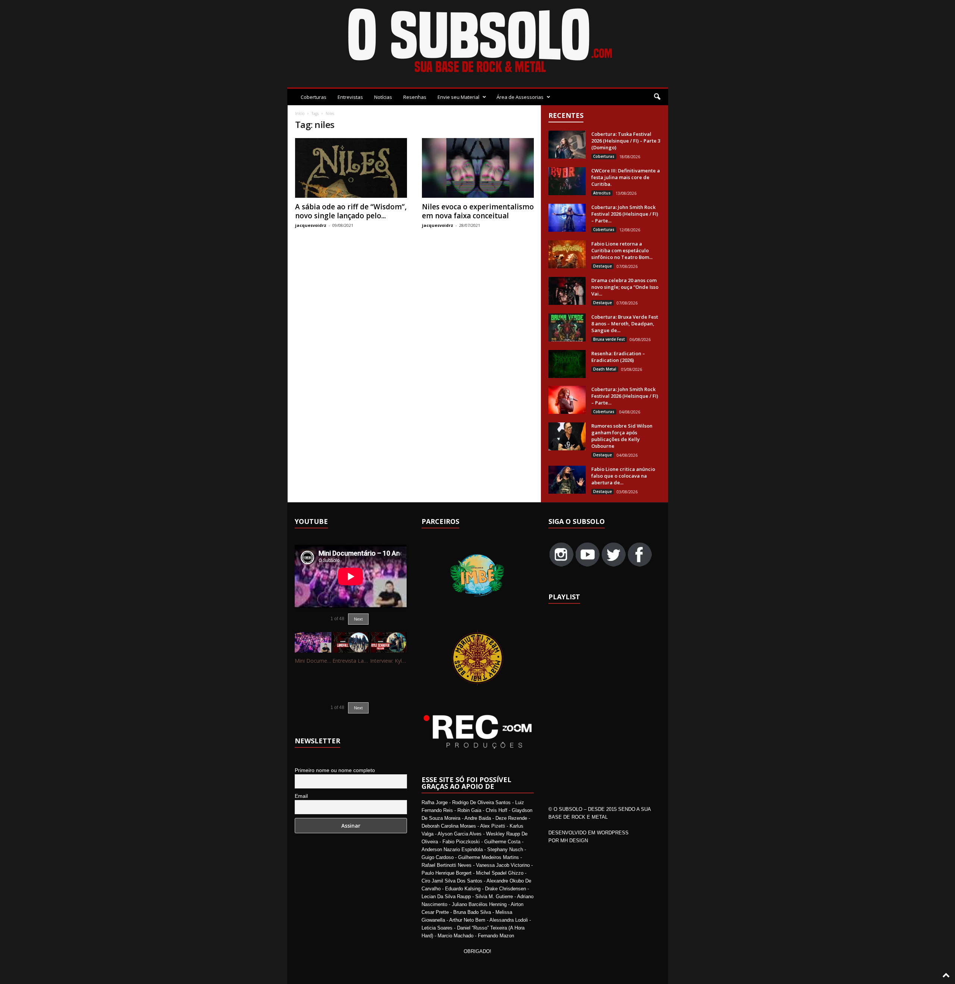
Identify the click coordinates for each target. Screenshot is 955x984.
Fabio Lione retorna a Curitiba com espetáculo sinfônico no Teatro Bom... (621, 250)
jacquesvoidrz (310, 225)
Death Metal (604, 369)
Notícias (383, 97)
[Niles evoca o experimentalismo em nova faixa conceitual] (478, 168)
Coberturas (313, 97)
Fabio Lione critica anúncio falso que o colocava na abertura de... (623, 476)
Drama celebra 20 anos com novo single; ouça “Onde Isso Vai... (624, 287)
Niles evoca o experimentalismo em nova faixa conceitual (478, 211)
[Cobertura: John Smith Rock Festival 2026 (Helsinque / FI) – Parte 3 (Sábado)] (567, 218)
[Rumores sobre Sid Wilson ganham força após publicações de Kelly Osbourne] (567, 436)
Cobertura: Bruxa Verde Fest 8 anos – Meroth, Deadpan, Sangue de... (624, 323)
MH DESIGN (574, 840)
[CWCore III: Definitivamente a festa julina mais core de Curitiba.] (567, 181)
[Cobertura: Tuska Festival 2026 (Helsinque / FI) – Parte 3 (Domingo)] (567, 145)
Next (358, 619)
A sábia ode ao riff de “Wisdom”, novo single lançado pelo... (351, 211)
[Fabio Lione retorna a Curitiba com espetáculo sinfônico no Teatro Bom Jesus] (567, 254)
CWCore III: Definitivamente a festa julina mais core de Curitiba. (625, 177)
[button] (657, 97)
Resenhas (414, 97)
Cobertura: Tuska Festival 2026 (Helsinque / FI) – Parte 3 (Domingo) (625, 141)
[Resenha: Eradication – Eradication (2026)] (567, 364)
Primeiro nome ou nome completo (335, 770)
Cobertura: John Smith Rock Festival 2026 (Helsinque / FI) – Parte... (624, 214)
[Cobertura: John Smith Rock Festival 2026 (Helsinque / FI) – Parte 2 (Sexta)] (567, 400)
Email (301, 796)
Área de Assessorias (520, 97)
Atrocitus (602, 193)
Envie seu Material (458, 97)
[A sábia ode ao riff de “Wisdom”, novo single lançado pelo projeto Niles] (351, 168)
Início (299, 113)
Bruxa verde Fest (609, 339)
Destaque (602, 266)
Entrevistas (350, 97)
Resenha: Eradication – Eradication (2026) (618, 356)
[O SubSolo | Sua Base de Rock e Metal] (477, 42)
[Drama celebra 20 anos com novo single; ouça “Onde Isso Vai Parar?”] (567, 291)
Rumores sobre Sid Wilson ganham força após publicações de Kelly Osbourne (621, 435)
